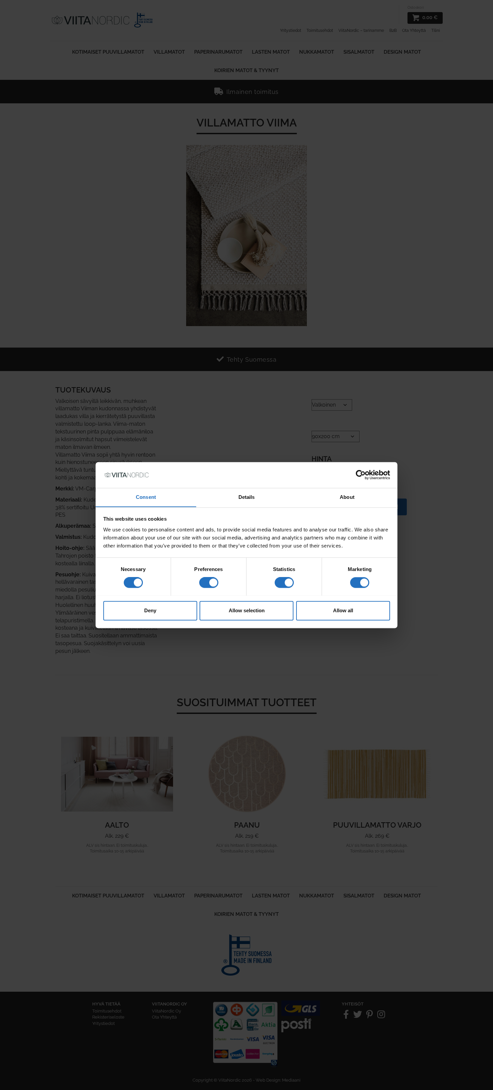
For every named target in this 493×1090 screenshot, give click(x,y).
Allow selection (247, 610)
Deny (150, 610)
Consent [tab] (146, 497)
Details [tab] (246, 497)
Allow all (343, 610)
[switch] (208, 582)
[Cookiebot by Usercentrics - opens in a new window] (360, 475)
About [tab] (347, 497)
